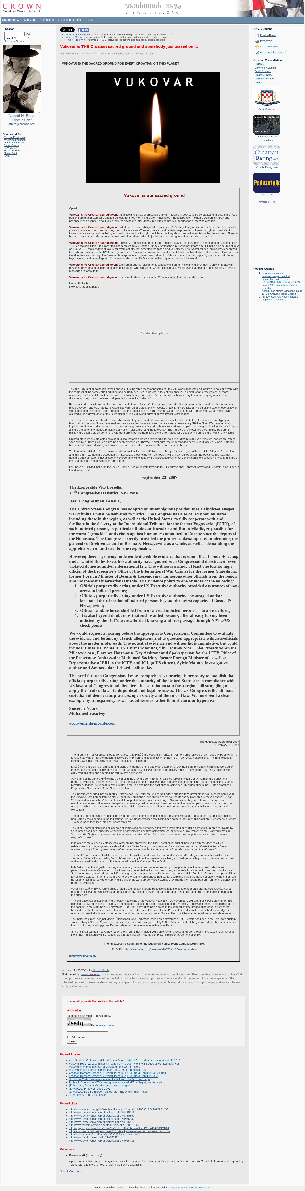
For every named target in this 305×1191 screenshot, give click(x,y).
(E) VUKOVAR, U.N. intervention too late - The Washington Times (108, 1091)
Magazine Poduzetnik (15, 140)
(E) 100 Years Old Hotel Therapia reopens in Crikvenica (280, 298)
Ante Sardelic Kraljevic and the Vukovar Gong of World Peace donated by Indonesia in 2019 (124, 1060)
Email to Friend (268, 35)
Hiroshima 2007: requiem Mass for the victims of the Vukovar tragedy (110, 1079)
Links (79, 19)
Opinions (80, 37)
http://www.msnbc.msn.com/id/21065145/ (93, 1137)
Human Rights (82, 34)
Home (68, 34)
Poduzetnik (267, 194)
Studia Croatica (263, 71)
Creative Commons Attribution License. (191, 1187)
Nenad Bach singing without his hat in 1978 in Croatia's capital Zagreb (282, 292)
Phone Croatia (11, 145)
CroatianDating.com (14, 137)
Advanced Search (14, 41)
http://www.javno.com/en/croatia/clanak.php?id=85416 (101, 1122)
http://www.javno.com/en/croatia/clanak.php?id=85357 (101, 1115)
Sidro (7, 156)
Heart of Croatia (12, 150)
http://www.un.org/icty (82, 956)
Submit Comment (70, 1171)
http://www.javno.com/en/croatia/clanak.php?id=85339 (101, 1118)
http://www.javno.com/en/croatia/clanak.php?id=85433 (101, 1112)
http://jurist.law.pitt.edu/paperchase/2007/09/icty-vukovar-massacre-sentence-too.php (120, 1131)
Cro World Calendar (265, 67)
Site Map (29, 19)
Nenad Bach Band (14, 142)
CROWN (259, 64)
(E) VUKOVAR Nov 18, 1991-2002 (89, 1088)
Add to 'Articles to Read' (273, 52)
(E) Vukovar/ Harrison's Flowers (88, 1094)
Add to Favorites (269, 46)
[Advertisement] (266, 238)
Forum (90, 19)
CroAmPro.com (266, 109)
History (79, 39)
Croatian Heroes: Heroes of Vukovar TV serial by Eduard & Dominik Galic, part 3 (117, 1073)
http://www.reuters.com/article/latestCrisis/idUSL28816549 (104, 1125)
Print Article (266, 41)
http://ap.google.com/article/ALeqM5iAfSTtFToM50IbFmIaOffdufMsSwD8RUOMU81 (119, 1128)
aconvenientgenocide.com (92, 723)
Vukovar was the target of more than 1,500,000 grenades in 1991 (108, 1069)
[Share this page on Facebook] (83, 30)
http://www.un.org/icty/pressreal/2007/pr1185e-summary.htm (161, 949)
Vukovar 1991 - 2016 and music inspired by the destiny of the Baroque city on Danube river (124, 1063)
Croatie (258, 82)
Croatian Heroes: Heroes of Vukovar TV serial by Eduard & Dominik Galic (113, 1076)
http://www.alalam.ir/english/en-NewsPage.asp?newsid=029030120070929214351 (119, 1109)
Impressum (64, 19)
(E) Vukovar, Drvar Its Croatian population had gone (100, 1085)
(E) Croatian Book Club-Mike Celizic (281, 282)
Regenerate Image (102, 1025)
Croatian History (263, 75)
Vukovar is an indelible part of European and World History (104, 1066)
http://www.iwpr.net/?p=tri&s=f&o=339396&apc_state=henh (104, 1134)
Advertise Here (267, 201)
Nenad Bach (10, 153)
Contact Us (47, 19)
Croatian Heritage (264, 78)
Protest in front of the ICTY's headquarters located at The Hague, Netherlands (115, 1082)
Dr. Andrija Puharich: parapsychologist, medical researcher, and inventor (276, 276)
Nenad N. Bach (72, 53)
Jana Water (10, 148)
